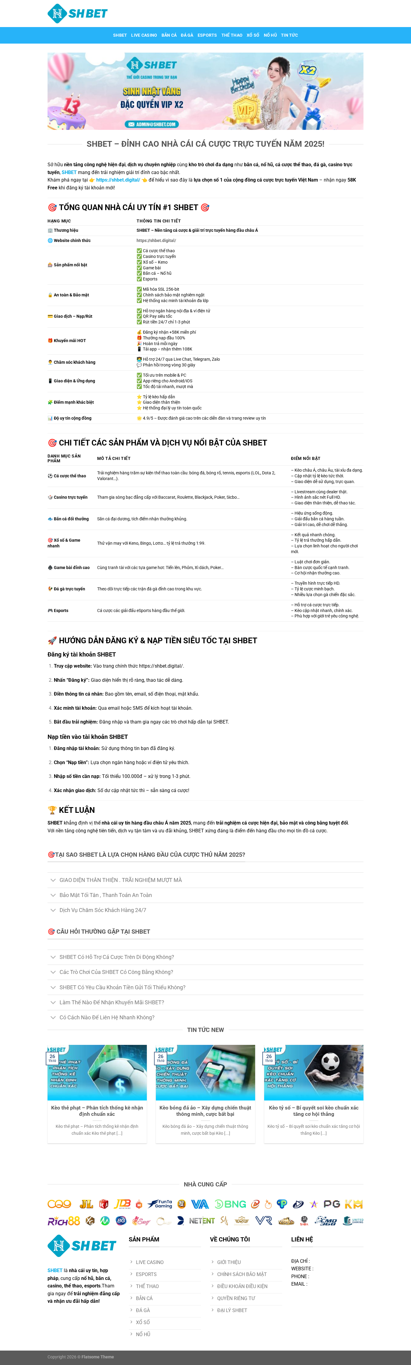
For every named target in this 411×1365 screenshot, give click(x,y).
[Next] (364, 1098)
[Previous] (46, 1098)
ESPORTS (207, 35)
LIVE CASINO (144, 35)
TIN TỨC (289, 35)
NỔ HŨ (270, 35)
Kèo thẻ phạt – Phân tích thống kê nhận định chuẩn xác (97, 1111)
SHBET (120, 35)
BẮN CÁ (169, 35)
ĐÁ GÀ (187, 35)
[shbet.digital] (78, 13)
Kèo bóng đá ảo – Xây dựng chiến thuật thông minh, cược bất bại (205, 1111)
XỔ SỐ (253, 35)
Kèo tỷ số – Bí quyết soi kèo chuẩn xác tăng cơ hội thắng (314, 1111)
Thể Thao (232, 35)
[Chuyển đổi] (53, 880)
